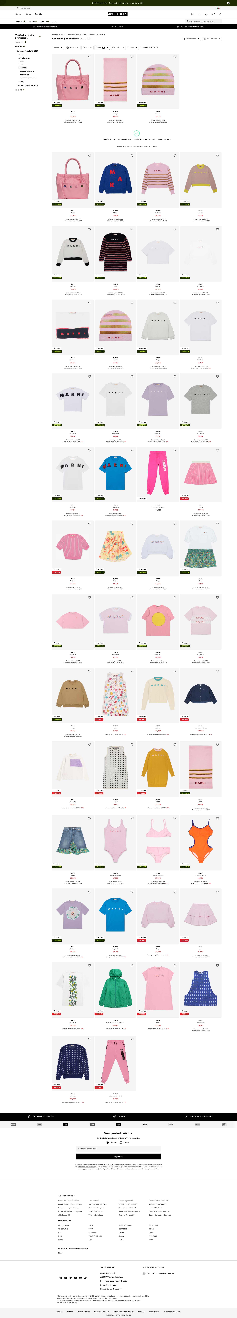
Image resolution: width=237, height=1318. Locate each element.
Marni (102, 34)
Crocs (151, 1232)
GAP (90, 1240)
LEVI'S (121, 1240)
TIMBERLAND (63, 1229)
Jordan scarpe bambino (97, 1204)
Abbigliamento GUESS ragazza (70, 1204)
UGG (60, 1236)
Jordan (121, 1236)
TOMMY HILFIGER (95, 1236)
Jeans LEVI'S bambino (127, 1215)
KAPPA (60, 1240)
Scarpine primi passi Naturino (69, 1208)
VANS (151, 1240)
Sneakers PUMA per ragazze (129, 1211)
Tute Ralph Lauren (95, 1211)
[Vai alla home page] (72, 1268)
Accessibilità (154, 1311)
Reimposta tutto (150, 47)
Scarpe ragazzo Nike (126, 1201)
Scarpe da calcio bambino (128, 1204)
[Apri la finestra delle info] (228, 3)
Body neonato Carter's (128, 1208)
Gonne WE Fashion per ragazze (70, 1211)
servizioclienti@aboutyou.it (98, 1169)
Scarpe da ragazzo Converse (160, 1215)
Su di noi (60, 1311)
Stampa (70, 1311)
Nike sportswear (64, 1225)
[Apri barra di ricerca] (186, 21)
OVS (59, 1232)
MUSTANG (153, 1236)
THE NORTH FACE (125, 1225)
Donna (18, 14)
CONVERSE (123, 1229)
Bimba (63, 34)
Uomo (28, 14)
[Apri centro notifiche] (206, 14)
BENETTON (153, 1225)
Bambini (38, 14)
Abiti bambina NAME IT (158, 1204)
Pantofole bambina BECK (158, 1201)
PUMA (91, 1229)
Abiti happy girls (64, 1215)
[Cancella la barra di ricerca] (220, 21)
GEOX (151, 1229)
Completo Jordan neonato (159, 1211)
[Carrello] (220, 14)
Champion (92, 1232)
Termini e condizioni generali (123, 1311)
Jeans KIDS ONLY (155, 1208)
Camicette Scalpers (96, 1208)
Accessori (94, 34)
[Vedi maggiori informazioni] (73, 124)
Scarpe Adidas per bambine (68, 1201)
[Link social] (60, 1277)
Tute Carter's (94, 1201)
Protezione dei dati (101, 1311)
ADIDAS (91, 1225)
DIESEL (121, 1232)
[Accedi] (199, 14)
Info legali (141, 1311)
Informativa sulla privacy (87, 1167)
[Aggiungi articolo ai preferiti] (89, 56)
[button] (192, 39)
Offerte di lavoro (83, 1311)
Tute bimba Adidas (96, 1215)
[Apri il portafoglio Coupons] (192, 14)
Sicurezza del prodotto (171, 1311)
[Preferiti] (213, 14)
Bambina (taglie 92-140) (78, 34)
